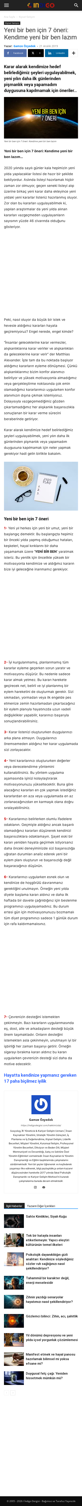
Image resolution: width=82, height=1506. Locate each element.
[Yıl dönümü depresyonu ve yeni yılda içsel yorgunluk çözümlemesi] (14, 1340)
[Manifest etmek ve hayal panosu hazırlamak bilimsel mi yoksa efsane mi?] (14, 1359)
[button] (6, 5)
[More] (73, 53)
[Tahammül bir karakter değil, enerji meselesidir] (14, 1283)
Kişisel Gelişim (27, 16)
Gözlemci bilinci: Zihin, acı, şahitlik (52, 1316)
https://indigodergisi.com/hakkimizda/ (41, 1125)
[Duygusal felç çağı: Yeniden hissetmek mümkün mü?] (14, 1378)
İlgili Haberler (14, 1206)
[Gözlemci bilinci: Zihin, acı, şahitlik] (14, 1321)
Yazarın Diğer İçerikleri (41, 1206)
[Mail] (45, 1187)
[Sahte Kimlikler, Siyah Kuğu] (14, 1221)
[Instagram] (37, 1187)
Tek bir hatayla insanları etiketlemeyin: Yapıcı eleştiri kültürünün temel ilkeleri (47, 1240)
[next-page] (12, 1392)
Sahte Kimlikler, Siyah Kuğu (46, 1216)
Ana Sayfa (9, 16)
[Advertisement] (41, 276)
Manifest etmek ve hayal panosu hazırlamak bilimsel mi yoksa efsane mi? (50, 1358)
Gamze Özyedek (25, 46)
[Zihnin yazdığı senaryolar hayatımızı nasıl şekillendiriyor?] (14, 1302)
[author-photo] (41, 1114)
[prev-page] (6, 1392)
